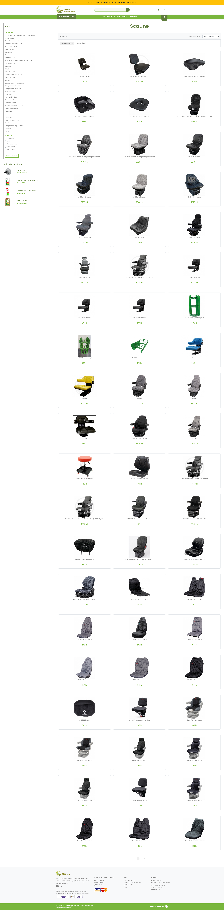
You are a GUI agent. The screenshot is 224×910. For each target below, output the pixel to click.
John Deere (11, 150)
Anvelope (8, 123)
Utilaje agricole (10, 63)
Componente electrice (13, 86)
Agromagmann (12, 144)
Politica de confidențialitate (132, 882)
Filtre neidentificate (11, 97)
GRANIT (9, 141)
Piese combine (10, 77)
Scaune (8, 114)
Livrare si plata (99, 882)
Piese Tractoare (10, 41)
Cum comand (99, 880)
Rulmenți (8, 80)
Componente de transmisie (14, 83)
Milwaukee (8, 129)
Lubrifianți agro (10, 49)
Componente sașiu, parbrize (14, 126)
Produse (109, 17)
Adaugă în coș (85, 86)
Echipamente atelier (12, 75)
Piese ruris (8, 94)
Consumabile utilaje (12, 44)
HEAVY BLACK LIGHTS (12, 120)
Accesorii (8, 111)
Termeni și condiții (129, 880)
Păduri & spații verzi (11, 108)
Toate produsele (11, 156)
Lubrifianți (8, 58)
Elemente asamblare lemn (14, 106)
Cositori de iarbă (10, 72)
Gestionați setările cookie (131, 886)
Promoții (117, 17)
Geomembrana (10, 103)
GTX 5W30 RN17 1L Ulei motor (26, 190)
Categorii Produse (67, 17)
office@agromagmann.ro (161, 882)
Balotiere (8, 66)
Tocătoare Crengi (11, 100)
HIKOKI (7, 131)
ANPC (125, 888)
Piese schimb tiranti (11, 46)
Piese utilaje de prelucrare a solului (17, 61)
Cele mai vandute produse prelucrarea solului (20, 35)
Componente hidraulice (13, 89)
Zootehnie (8, 117)
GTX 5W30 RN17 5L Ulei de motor (27, 180)
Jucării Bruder (9, 38)
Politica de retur (128, 884)
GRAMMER (10, 138)
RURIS (7, 69)
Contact (133, 17)
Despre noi (125, 17)
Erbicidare (8, 52)
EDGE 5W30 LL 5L (22, 201)
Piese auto (8, 55)
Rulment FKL (21, 170)
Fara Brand (11, 147)
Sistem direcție (10, 91)
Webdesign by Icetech (63, 908)
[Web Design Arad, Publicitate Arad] (159, 907)
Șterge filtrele (81, 43)
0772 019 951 (157, 880)
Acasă (103, 17)
